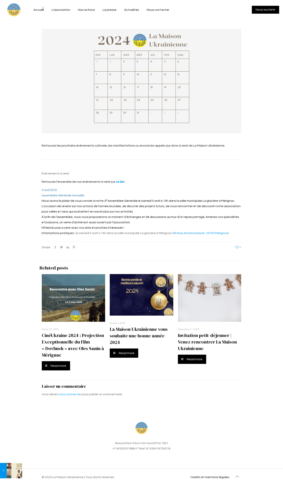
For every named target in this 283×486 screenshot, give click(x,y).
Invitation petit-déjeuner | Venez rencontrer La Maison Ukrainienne (207, 342)
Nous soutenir (265, 9)
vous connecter (70, 394)
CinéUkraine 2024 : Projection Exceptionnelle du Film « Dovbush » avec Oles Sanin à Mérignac (73, 345)
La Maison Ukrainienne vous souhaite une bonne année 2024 (139, 335)
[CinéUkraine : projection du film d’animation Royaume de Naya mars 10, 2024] (11, 470)
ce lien (120, 181)
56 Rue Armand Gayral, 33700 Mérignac (200, 233)
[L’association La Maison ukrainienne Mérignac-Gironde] (14, 9)
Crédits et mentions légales (209, 477)
